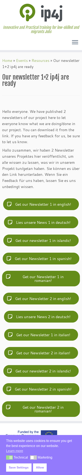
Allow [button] (40, 467)
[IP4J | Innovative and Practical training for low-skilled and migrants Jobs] (41, 12)
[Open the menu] (75, 42)
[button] (9, 457)
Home (7, 60)
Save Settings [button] (19, 467)
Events (22, 60)
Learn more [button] (14, 451)
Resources (40, 60)
